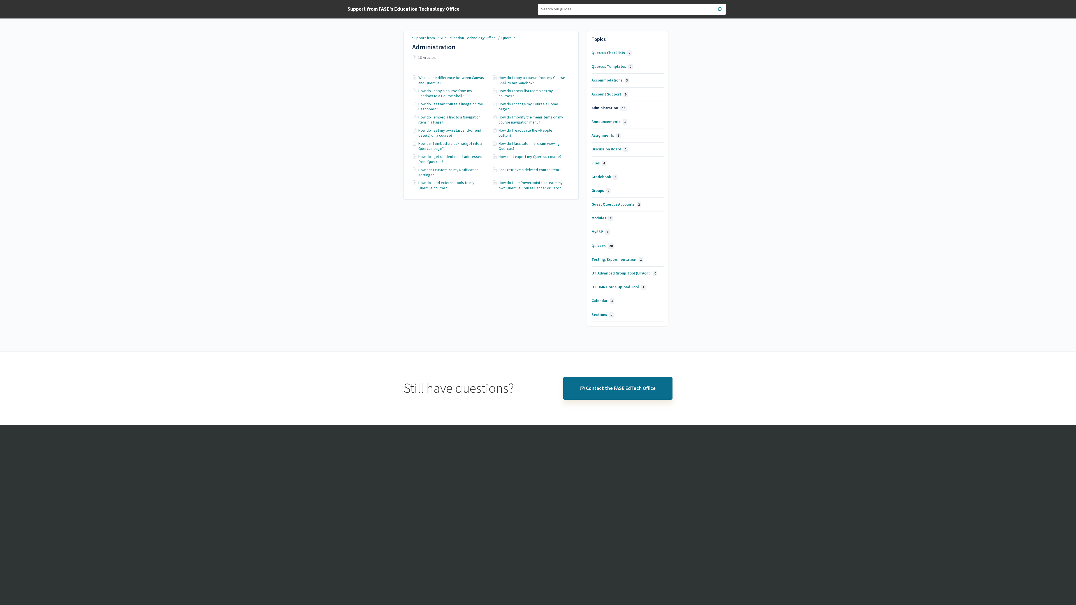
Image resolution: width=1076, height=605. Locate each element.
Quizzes (602, 246)
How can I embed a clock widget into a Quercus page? (450, 146)
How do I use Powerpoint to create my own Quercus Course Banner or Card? (530, 185)
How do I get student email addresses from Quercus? (450, 159)
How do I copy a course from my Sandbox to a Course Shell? (445, 94)
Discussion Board (609, 149)
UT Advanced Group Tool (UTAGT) (624, 273)
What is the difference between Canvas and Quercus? (451, 80)
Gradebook (604, 177)
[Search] (719, 10)
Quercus (508, 38)
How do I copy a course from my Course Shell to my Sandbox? (531, 80)
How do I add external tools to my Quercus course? (446, 185)
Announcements (609, 122)
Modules (601, 218)
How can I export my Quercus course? (530, 156)
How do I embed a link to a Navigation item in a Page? (449, 120)
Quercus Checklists (611, 53)
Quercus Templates (611, 66)
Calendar (602, 301)
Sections (602, 315)
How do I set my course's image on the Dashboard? (450, 107)
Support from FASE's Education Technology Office (454, 38)
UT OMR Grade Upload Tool (618, 287)
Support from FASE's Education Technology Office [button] (403, 9)
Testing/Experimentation (617, 259)
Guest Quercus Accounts (616, 204)
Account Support (609, 94)
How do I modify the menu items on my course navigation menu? (530, 120)
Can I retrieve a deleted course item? (529, 170)
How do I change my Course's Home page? (528, 107)
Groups (600, 191)
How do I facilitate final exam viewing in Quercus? (530, 146)
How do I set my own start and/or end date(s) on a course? (449, 133)
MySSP (600, 232)
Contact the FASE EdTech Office (621, 388)
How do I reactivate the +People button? (525, 133)
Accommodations (610, 80)
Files (598, 163)
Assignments (605, 135)
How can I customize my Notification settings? (448, 172)
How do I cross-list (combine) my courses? (525, 94)
